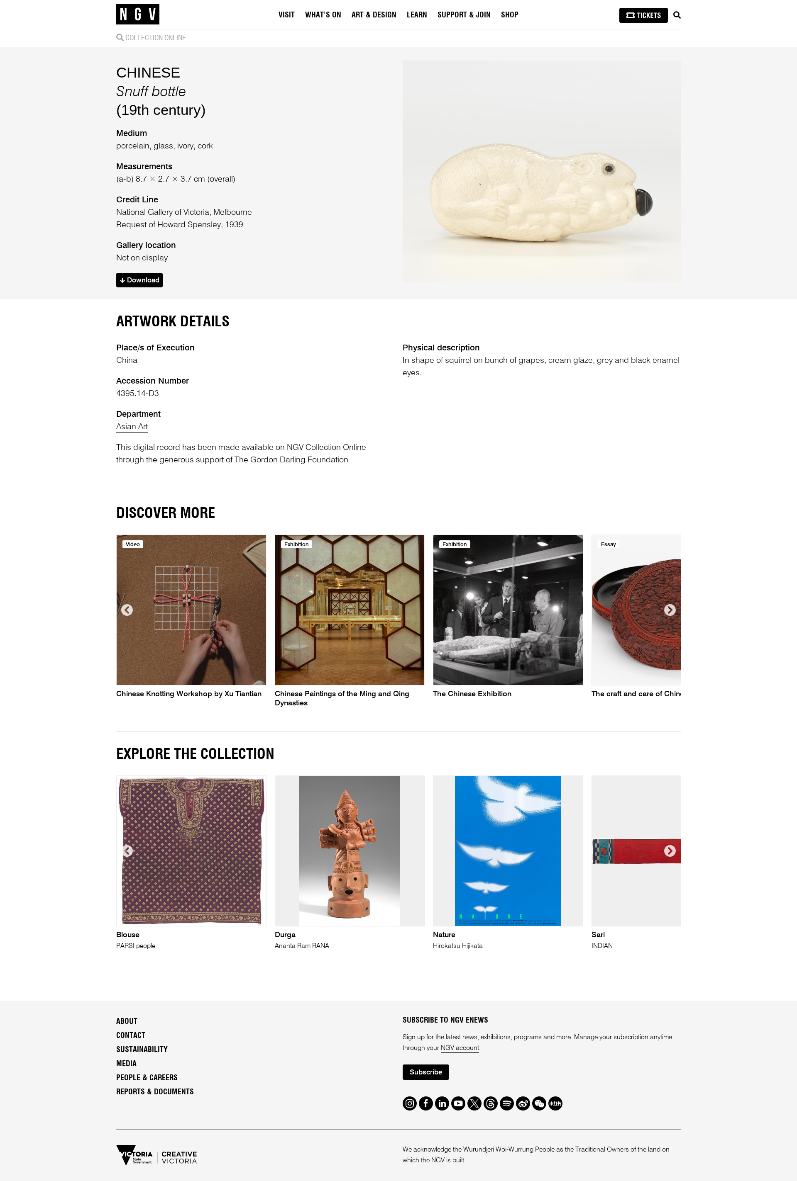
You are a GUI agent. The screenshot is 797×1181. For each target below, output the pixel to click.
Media (126, 1064)
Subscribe (426, 1072)
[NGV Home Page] (137, 14)
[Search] (677, 15)
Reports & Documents (155, 1092)
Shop (509, 15)
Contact (130, 1036)
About (126, 1021)
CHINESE (148, 72)
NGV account (460, 1048)
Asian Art (132, 427)
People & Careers (147, 1078)
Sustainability (142, 1050)
